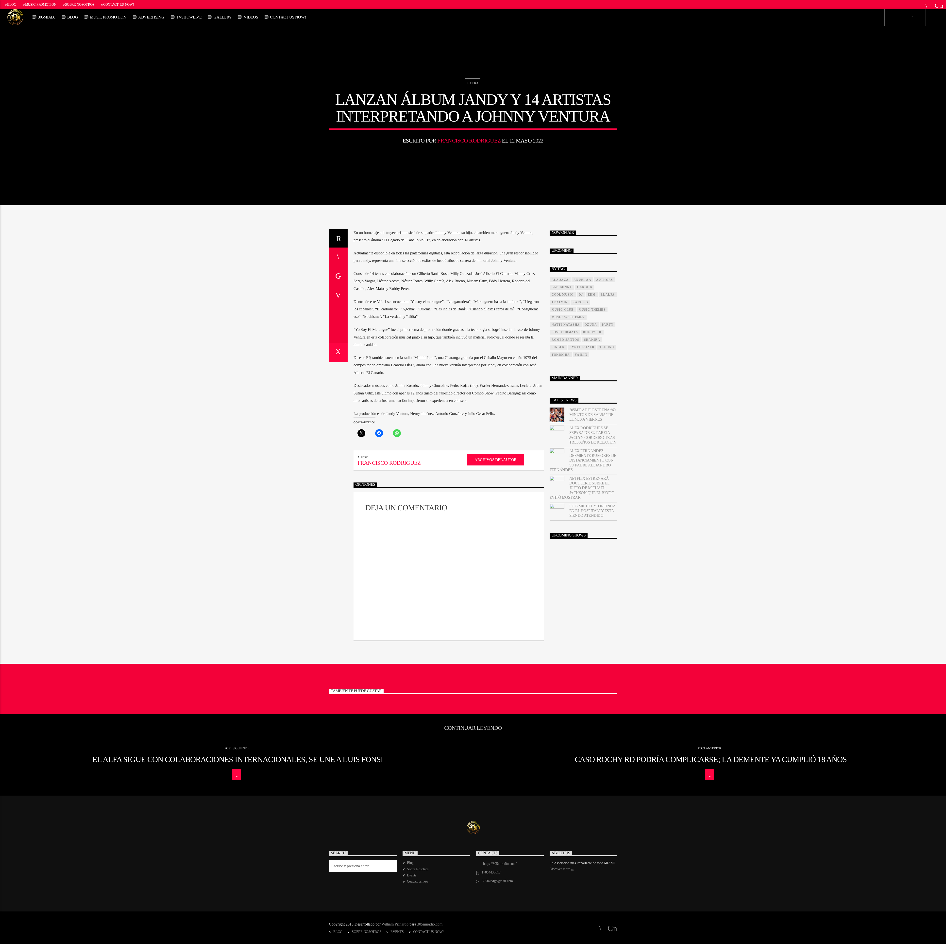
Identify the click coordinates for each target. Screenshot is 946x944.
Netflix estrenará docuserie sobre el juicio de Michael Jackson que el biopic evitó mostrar (582, 487)
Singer (558, 347)
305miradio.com (429, 924)
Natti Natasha (566, 324)
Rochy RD (592, 332)
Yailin (581, 354)
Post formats (565, 332)
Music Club (563, 309)
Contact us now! (118, 4)
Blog (11, 4)
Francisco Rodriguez (469, 141)
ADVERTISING (151, 17)
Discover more (560, 869)
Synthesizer (582, 347)
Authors (604, 280)
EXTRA (472, 83)
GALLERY (223, 17)
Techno (606, 347)
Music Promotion (40, 4)
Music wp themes (568, 317)
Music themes (592, 309)
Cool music (563, 294)
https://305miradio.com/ (500, 864)
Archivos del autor (495, 460)
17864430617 (491, 872)
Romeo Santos (565, 339)
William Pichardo (395, 924)
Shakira (592, 339)
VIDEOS (251, 17)
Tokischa (561, 354)
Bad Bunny (562, 287)
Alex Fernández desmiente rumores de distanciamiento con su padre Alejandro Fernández (583, 460)
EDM (592, 294)
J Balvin (560, 302)
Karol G (580, 302)
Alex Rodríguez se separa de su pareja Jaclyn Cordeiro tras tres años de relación (592, 435)
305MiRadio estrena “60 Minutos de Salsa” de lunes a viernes (592, 414)
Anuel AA (582, 280)
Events (411, 875)
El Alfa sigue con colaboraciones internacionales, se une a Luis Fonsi (237, 759)
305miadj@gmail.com (497, 881)
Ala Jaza (560, 280)
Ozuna (591, 324)
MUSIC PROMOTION (108, 17)
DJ (581, 294)
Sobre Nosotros (79, 4)
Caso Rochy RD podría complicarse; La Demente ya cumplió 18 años (711, 759)
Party (607, 324)
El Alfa (608, 294)
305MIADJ (46, 17)
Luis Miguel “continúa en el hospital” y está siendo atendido (592, 510)
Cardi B (584, 287)
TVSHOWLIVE (189, 17)
